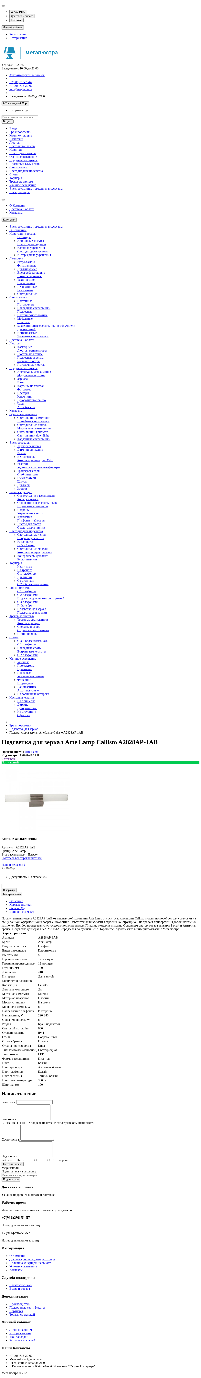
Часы (20, 403)
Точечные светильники (32, 336)
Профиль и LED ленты (24, 163)
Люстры (14, 142)
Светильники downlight (33, 435)
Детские (22, 704)
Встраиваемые (27, 332)
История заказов (20, 1333)
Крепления (24, 517)
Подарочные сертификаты (27, 1307)
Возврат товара (19, 1288)
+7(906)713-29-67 (20, 82)
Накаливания (26, 283)
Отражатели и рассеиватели (36, 495)
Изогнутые (24, 566)
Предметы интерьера (23, 160)
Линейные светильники (33, 421)
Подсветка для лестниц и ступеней (40, 598)
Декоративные (27, 286)
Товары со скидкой (22, 1314)
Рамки (21, 453)
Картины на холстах (30, 386)
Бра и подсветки (20, 132)
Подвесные (24, 311)
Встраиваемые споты (31, 651)
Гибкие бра (24, 605)
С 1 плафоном (26, 573)
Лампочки (16, 139)
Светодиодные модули (32, 548)
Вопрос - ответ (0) (21, 911)
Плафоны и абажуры (31, 520)
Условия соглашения (23, 1266)
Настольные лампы (22, 146)
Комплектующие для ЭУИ (35, 460)
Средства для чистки (31, 527)
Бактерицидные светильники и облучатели (46, 325)
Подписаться (11, 1179)
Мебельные (25, 318)
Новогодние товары (22, 153)
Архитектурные (28, 690)
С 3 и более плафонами (32, 640)
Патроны (23, 509)
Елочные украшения (31, 247)
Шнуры (22, 481)
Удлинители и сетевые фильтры (38, 467)
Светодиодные (27, 293)
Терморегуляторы (29, 446)
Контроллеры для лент (32, 555)
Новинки (15, 149)
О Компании (18, 11)
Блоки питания (27, 559)
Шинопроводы (27, 633)
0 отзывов (8, 759)
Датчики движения (30, 449)
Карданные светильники (33, 439)
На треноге (24, 570)
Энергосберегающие (31, 272)
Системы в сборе (28, 626)
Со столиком (25, 580)
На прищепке (26, 701)
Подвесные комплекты (32, 506)
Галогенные (25, 290)
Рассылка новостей (22, 1340)
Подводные (25, 683)
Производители (19, 1304)
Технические (26, 279)
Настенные (24, 301)
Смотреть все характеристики (22, 858)
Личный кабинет (20, 1329)
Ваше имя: (9, 1102)
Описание (16, 901)
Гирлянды (24, 237)
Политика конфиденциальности (30, 1262)
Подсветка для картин (32, 612)
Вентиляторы (26, 456)
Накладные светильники (33, 308)
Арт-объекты (26, 407)
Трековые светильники (32, 619)
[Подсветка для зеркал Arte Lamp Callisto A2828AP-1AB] (36, 832)
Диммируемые (27, 269)
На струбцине (26, 711)
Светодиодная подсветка (26, 171)
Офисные (23, 715)
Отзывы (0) (17, 908)
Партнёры (16, 1311)
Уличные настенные (30, 676)
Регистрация (17, 34)
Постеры (23, 393)
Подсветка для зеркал (31, 609)
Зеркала (22, 378)
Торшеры (15, 178)
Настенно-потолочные (32, 315)
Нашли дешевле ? (13, 864)
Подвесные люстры (30, 357)
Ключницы (24, 396)
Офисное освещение (23, 156)
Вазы (20, 382)
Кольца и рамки (27, 499)
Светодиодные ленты (31, 534)
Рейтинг (7, 1160)
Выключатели (26, 478)
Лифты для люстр (29, 524)
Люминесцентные (29, 276)
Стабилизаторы (27, 474)
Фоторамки (25, 389)
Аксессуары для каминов (34, 371)
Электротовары (19, 192)
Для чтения (24, 577)
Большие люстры (28, 361)
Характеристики (20, 904)
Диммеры (23, 485)
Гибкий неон (26, 545)
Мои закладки (18, 1336)
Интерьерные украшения (34, 255)
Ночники (23, 322)
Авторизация (18, 38)
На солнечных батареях (33, 694)
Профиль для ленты (30, 538)
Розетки (22, 463)
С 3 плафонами (27, 602)
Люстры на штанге (30, 354)
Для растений (26, 329)
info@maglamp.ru (20, 89)
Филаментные (26, 265)
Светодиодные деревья (32, 251)
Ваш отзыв (9, 1119)
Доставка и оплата (22, 16)
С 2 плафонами (27, 594)
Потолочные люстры (31, 364)
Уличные (23, 662)
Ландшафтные (27, 687)
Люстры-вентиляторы (32, 350)
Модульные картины (31, 375)
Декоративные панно (31, 400)
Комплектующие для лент (34, 552)
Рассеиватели (26, 541)
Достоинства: (11, 1139)
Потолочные (25, 304)
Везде (13, 128)
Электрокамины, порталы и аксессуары (36, 188)
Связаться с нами (20, 1285)
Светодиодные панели (32, 424)
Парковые (24, 672)
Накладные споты (29, 648)
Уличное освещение (22, 185)
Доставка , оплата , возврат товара (32, 1259)
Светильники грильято (32, 432)
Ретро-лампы (26, 262)
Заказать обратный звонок (27, 75)
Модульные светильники (34, 428)
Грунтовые (24, 669)
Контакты (16, 20)
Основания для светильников (37, 502)
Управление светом (30, 513)
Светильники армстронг (33, 417)
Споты (13, 174)
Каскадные (24, 347)
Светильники (18, 167)
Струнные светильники (33, 630)
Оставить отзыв (12, 1164)
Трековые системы (21, 181)
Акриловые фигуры (30, 240)
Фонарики (24, 679)
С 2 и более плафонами (32, 584)
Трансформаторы (28, 471)
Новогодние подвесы (31, 244)
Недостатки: (10, 1156)
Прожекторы (26, 665)
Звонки (22, 488)
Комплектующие (20, 135)
